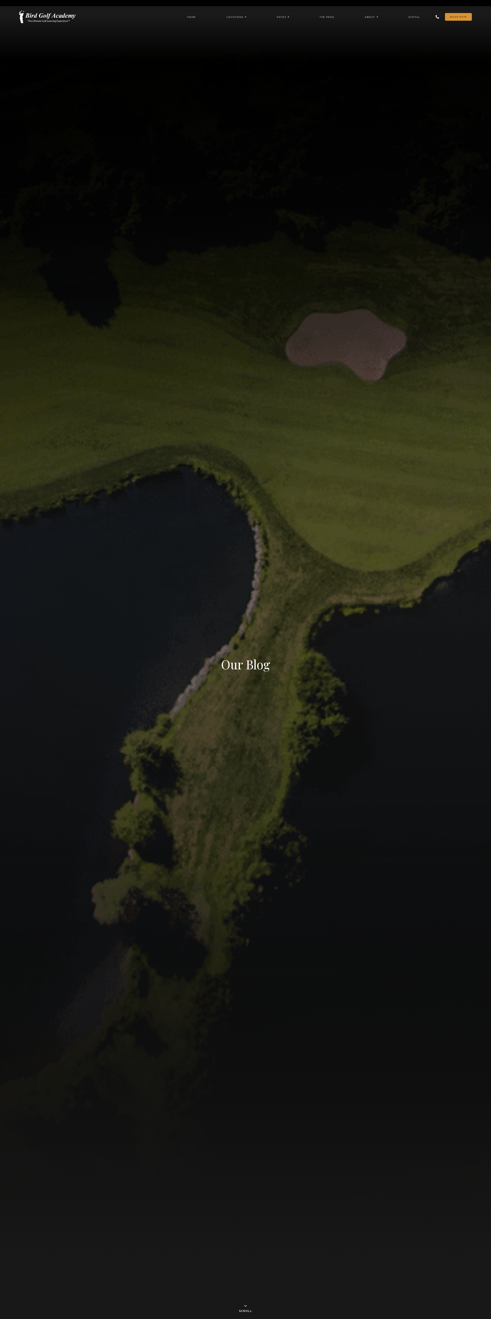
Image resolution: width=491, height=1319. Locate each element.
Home (191, 17)
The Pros (327, 17)
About (370, 17)
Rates (281, 17)
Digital (414, 17)
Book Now (458, 16)
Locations (235, 17)
